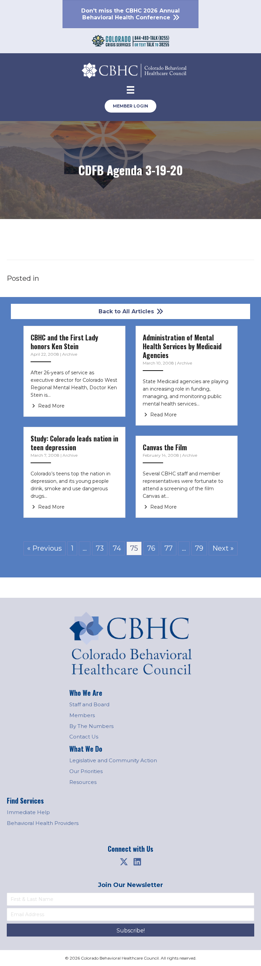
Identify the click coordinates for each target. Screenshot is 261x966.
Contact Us (83, 736)
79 (199, 548)
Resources (83, 782)
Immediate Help (28, 812)
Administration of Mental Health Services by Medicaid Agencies (182, 346)
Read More (51, 406)
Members (82, 715)
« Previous (44, 548)
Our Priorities (86, 771)
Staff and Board (89, 704)
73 (100, 548)
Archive (69, 354)
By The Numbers (91, 726)
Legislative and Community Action (113, 760)
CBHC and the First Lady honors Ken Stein (64, 341)
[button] (124, 862)
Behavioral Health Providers (43, 823)
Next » (223, 548)
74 (117, 548)
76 (151, 548)
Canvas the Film (165, 447)
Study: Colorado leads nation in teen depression (74, 442)
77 (168, 548)
